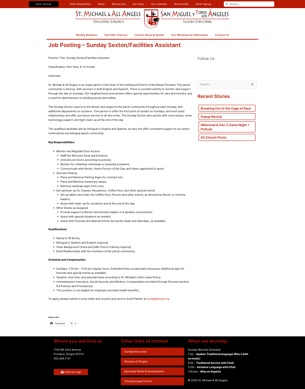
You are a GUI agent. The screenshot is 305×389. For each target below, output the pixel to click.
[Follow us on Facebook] (200, 68)
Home (101, 4)
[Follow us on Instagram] (230, 68)
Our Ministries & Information (189, 35)
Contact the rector (135, 351)
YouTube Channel (115, 35)
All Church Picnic (214, 137)
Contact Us (222, 35)
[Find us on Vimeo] (222, 68)
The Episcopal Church (138, 381)
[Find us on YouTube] (215, 68)
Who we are (119, 4)
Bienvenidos (181, 4)
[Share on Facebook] (52, 310)
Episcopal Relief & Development (144, 371)
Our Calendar (159, 4)
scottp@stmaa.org (157, 298)
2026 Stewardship (80, 4)
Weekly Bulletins (86, 35)
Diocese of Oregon (136, 361)
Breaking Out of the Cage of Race (226, 108)
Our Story (138, 4)
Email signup (203, 4)
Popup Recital (211, 117)
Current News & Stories (149, 35)
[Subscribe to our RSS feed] (208, 68)
